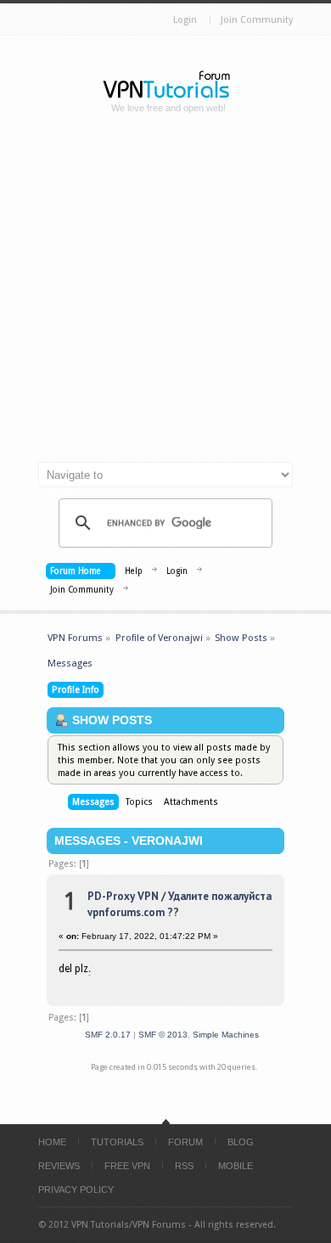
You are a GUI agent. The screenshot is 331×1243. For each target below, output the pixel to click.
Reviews (59, 1166)
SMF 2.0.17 (108, 1034)
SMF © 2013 (163, 1034)
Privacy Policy (76, 1189)
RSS (184, 1166)
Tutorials (117, 1142)
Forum (185, 1142)
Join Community (257, 19)
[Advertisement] (165, 294)
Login (185, 19)
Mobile (235, 1166)
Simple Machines (226, 1034)
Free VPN (127, 1166)
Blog (240, 1142)
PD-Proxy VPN (123, 896)
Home (52, 1142)
